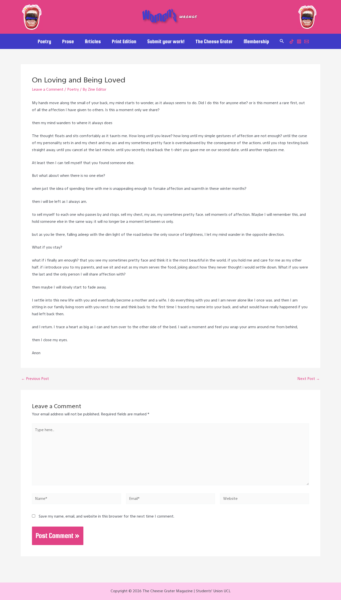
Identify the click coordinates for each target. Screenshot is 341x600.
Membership (256, 41)
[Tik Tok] (291, 41)
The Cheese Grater (214, 41)
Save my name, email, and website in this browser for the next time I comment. (106, 516)
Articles (93, 41)
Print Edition (124, 41)
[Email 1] (306, 41)
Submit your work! (165, 41)
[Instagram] (299, 41)
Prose (68, 41)
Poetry (44, 41)
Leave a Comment (47, 89)
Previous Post (35, 379)
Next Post (308, 379)
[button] (282, 41)
